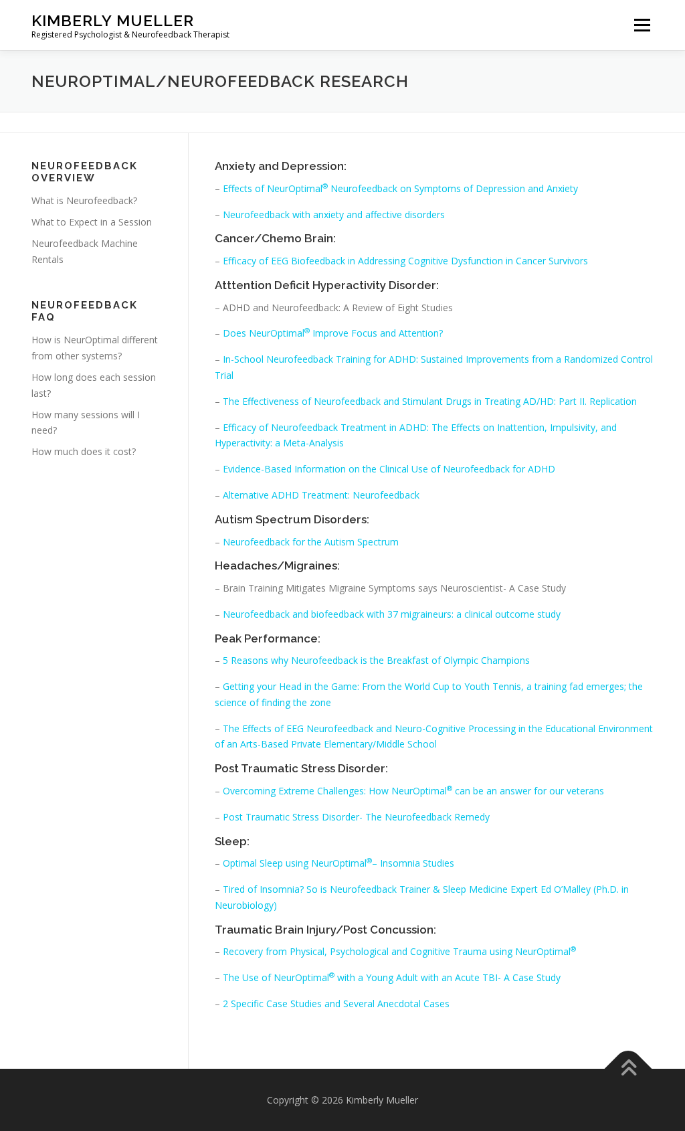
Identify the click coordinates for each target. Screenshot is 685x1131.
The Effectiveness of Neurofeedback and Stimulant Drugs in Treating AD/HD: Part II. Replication (430, 401)
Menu (642, 25)
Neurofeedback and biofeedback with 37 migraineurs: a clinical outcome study (392, 614)
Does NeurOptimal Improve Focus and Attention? (333, 333)
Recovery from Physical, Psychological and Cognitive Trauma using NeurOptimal (399, 951)
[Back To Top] (628, 1068)
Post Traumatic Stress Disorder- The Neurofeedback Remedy (356, 816)
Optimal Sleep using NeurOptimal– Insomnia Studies (338, 863)
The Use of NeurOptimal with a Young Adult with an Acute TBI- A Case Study (392, 977)
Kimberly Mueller (112, 20)
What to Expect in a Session (91, 221)
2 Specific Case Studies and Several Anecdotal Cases (336, 1003)
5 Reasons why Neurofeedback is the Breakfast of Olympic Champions (375, 660)
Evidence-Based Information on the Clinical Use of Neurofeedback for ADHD (389, 468)
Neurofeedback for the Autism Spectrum (311, 541)
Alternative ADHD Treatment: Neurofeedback (321, 495)
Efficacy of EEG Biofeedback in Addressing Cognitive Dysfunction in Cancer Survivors (405, 260)
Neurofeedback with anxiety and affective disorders (332, 214)
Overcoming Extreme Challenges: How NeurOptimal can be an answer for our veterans (413, 790)
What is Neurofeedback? (84, 200)
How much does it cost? (83, 451)
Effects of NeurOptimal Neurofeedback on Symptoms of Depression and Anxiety (400, 188)
